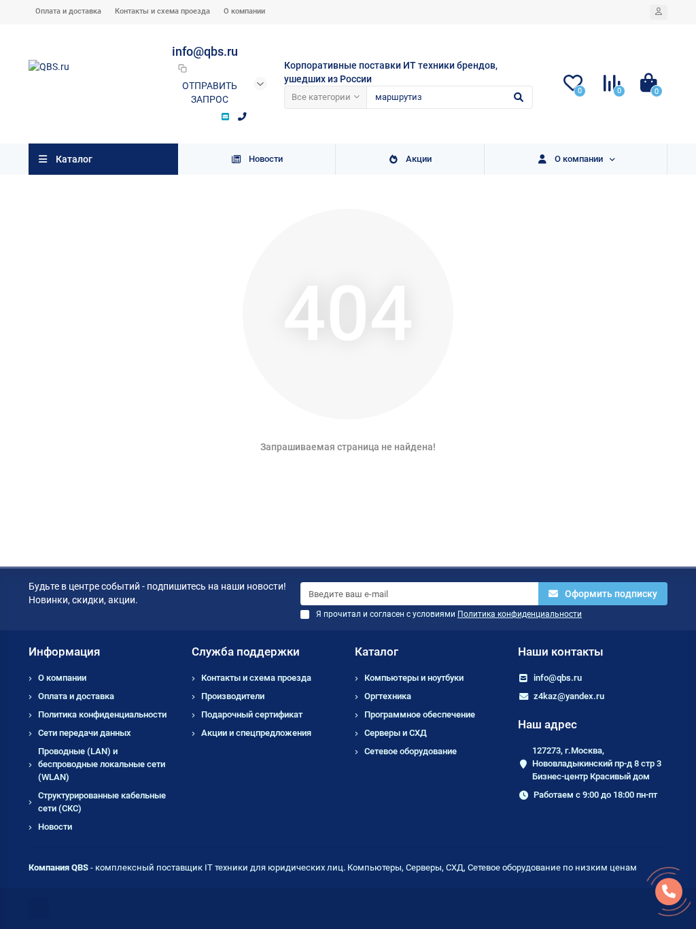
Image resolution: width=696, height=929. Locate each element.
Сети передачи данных (84, 733)
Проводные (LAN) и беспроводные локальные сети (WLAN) (101, 764)
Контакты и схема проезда (162, 11)
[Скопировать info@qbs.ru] (182, 68)
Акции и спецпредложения (256, 733)
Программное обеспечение (419, 714)
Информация (64, 651)
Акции (419, 159)
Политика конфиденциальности (102, 714)
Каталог (376, 651)
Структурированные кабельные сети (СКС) (102, 801)
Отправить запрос (209, 92)
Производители (232, 696)
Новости (266, 159)
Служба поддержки (246, 651)
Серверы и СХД (395, 733)
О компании (244, 11)
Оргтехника (387, 696)
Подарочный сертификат (251, 714)
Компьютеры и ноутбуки (414, 678)
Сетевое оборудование (410, 751)
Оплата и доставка (68, 11)
